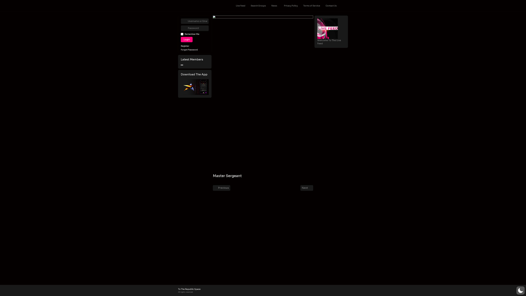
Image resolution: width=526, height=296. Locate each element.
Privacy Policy (291, 6)
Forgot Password (189, 50)
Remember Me (192, 34)
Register (185, 46)
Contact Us (331, 6)
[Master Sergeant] (263, 94)
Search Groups (258, 6)
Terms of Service (311, 6)
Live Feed (240, 6)
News (274, 6)
